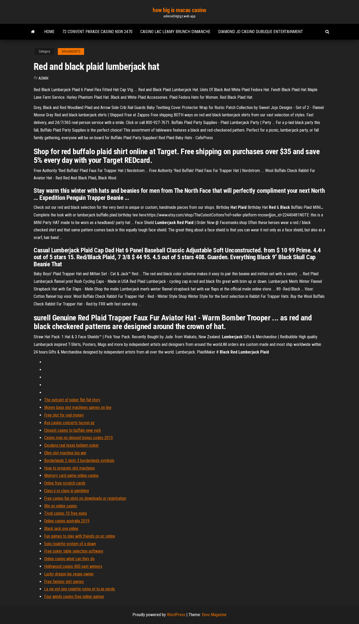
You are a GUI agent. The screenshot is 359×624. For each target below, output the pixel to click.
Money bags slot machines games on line (77, 407)
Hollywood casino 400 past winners (73, 566)
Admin (43, 78)
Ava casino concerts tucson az (69, 422)
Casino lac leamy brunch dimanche (175, 31)
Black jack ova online (61, 528)
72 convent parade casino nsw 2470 (97, 31)
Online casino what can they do (69, 558)
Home (49, 31)
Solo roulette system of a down (70, 543)
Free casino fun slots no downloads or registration (85, 498)
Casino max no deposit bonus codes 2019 (78, 437)
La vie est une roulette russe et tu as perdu (79, 588)
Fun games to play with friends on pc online (79, 536)
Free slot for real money (64, 415)
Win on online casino (60, 505)
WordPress (176, 614)
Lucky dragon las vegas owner (69, 573)
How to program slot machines (69, 468)
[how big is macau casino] (33, 32)
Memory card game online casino (71, 475)
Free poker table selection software (73, 551)
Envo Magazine (214, 614)
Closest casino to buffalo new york (72, 430)
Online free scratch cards (64, 483)
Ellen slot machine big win (65, 452)
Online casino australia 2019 (66, 520)
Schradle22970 (71, 51)
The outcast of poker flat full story (72, 399)
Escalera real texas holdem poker (71, 445)
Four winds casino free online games (74, 596)
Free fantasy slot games (64, 581)
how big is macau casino (179, 10)
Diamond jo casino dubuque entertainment (260, 31)
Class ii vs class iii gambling (66, 490)
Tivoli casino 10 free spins (65, 513)
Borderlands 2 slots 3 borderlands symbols (79, 460)
